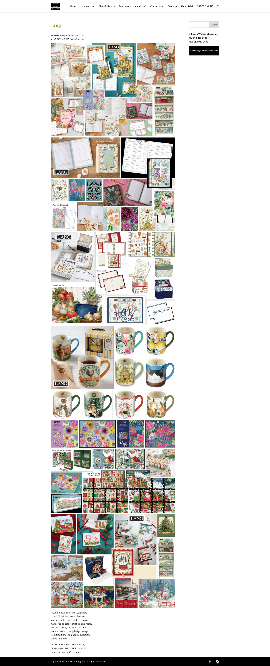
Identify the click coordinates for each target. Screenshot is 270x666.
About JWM (187, 6)
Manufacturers (107, 6)
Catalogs (172, 6)
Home (73, 6)
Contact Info (157, 6)
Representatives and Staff (132, 6)
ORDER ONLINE (205, 6)
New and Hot (88, 6)
